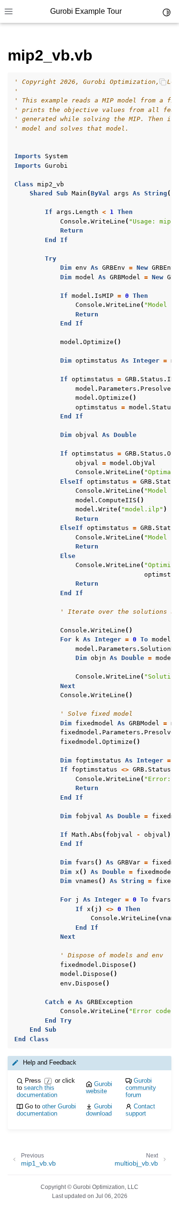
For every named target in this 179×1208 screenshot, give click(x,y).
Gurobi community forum (141, 1087)
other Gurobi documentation (46, 1110)
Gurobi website (99, 1087)
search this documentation (37, 1091)
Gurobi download (99, 1110)
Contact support (140, 1110)
